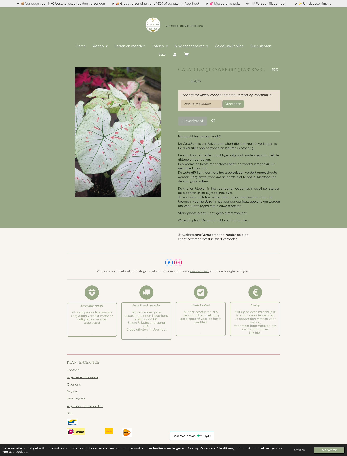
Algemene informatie (82, 377)
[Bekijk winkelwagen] (186, 54)
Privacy (72, 391)
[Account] (174, 54)
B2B (69, 413)
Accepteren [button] (329, 450)
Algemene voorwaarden (85, 406)
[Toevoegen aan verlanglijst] (213, 121)
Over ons (74, 384)
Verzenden (233, 104)
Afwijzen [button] (299, 450)
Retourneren (76, 399)
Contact (73, 370)
